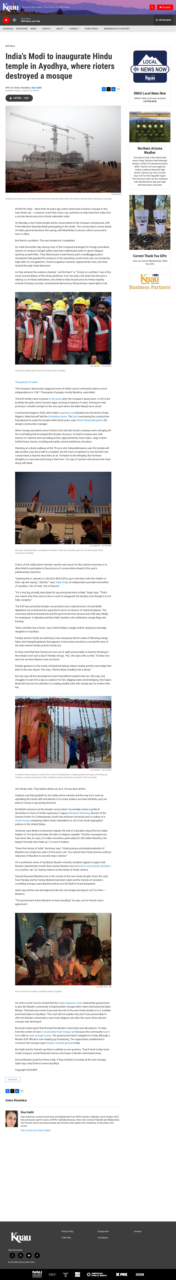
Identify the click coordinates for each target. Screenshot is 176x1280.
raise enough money (40, 1035)
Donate (166, 7)
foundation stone (57, 416)
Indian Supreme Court (70, 1002)
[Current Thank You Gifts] (149, 222)
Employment (103, 1231)
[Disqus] (88, 1184)
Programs (22, 29)
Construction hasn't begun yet (58, 1031)
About (59, 29)
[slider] (18, 19)
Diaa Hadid (37, 87)
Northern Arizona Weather (150, 150)
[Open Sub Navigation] (38, 29)
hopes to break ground (60, 1043)
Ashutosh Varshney (79, 813)
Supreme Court (67, 412)
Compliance (91, 29)
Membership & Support (117, 29)
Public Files (66, 1238)
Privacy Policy (67, 1231)
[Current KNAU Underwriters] (149, 281)
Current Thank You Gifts (150, 256)
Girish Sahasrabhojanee (90, 420)
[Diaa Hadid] (12, 1119)
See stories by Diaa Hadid (35, 1130)
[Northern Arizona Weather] (149, 127)
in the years (55, 398)
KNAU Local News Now (150, 93)
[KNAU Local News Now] (149, 66)
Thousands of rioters (26, 382)
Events (46, 29)
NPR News (10, 46)
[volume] (14, 20)
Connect (74, 29)
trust (75, 416)
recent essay (22, 820)
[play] (6, 20)
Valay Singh (62, 582)
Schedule (8, 29)
